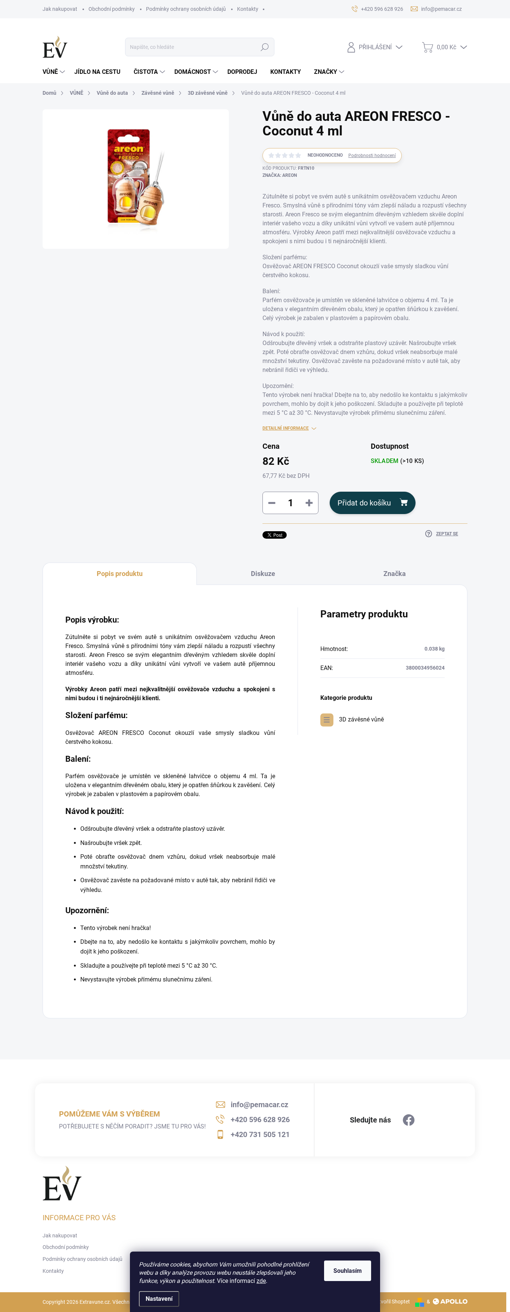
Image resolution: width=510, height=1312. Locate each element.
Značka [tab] (394, 573)
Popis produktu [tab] (120, 573)
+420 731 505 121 (260, 1134)
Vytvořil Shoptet (391, 1302)
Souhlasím (347, 1270)
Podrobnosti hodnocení (372, 155)
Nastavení (159, 1298)
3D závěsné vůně (361, 719)
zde (261, 1280)
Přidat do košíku (364, 502)
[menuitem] (55, 72)
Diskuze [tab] (263, 573)
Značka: (279, 175)
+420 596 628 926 (260, 1119)
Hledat (265, 47)
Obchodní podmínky (111, 9)
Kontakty (247, 9)
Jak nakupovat (60, 9)
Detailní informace (285, 428)
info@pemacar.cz (259, 1104)
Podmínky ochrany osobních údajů (186, 9)
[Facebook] (409, 1120)
